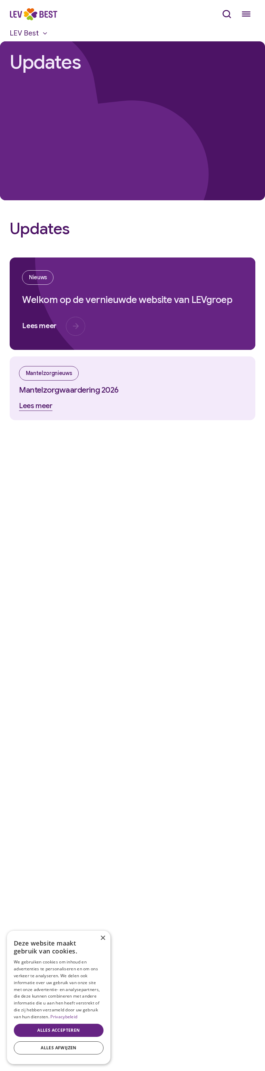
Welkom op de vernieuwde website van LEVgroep (127, 300)
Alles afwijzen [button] (59, 1048)
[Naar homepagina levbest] (33, 14)
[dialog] (58, 997)
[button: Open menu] (245, 14)
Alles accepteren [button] (58, 1030)
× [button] (102, 938)
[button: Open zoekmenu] (226, 14)
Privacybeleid (63, 1017)
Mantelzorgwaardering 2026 (68, 390)
